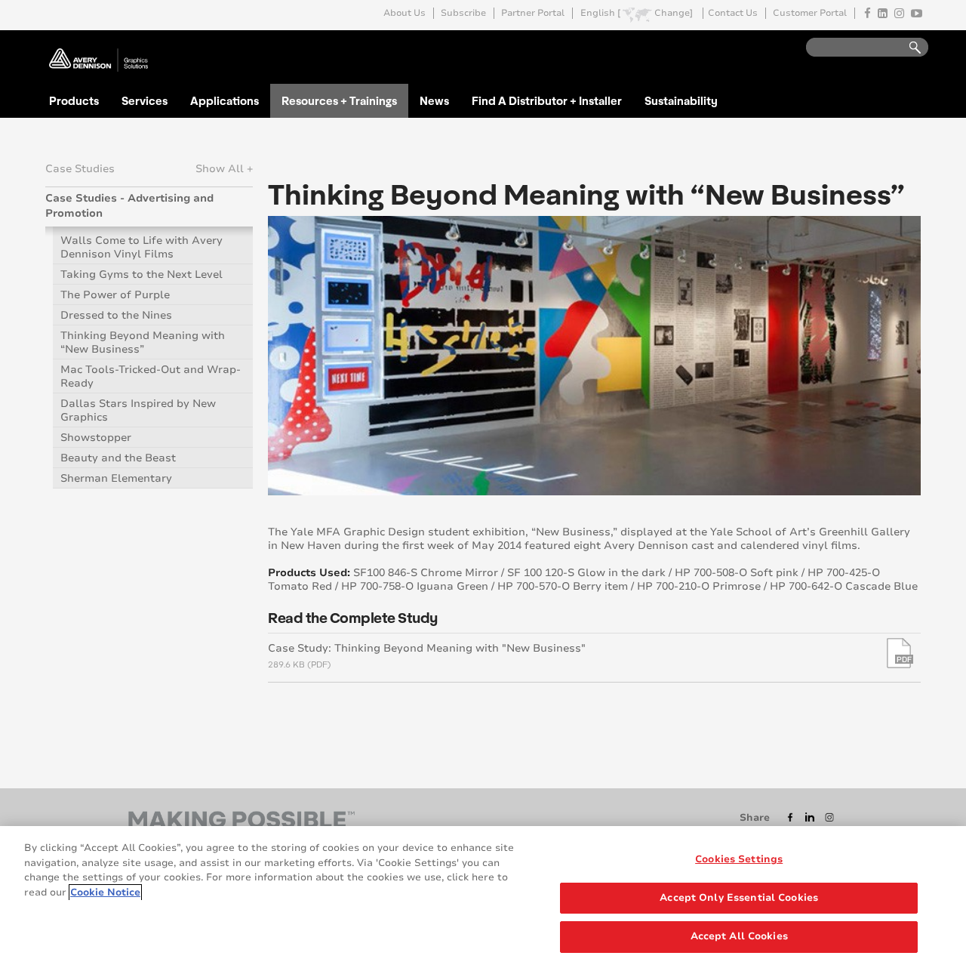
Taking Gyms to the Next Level (141, 274)
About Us (404, 13)
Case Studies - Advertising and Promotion (129, 205)
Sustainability (681, 100)
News (434, 100)
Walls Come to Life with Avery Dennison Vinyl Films (141, 247)
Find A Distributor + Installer (547, 100)
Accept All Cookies (739, 936)
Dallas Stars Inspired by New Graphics (138, 410)
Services (145, 100)
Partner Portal (533, 13)
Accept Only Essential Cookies (739, 898)
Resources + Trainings (339, 100)
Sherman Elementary (116, 478)
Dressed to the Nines (116, 315)
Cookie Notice (105, 892)
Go (908, 48)
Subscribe (463, 13)
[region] (483, 897)
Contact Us (733, 13)
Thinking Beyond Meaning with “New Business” (142, 342)
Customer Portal (810, 13)
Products (74, 100)
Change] (673, 13)
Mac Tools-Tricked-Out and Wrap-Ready (150, 376)
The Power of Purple (115, 295)
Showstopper (95, 437)
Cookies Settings (739, 859)
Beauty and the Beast (118, 458)
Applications (224, 100)
